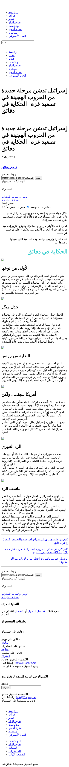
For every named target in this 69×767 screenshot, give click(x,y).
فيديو (11, 19)
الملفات (13, 747)
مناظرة (12, 32)
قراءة (11, 15)
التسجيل (19, 610)
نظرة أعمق (15, 29)
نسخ (38, 178)
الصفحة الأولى (16, 754)
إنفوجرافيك (14, 22)
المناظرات (14, 751)
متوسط (34, 206)
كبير (22, 206)
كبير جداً (10, 206)
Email (4, 683)
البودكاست (14, 740)
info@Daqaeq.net (26, 662)
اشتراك (5, 656)
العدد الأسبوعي (17, 35)
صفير (47, 206)
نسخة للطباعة (10, 200)
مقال (11, 55)
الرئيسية (13, 12)
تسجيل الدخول (36, 610)
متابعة (4, 642)
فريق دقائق (9, 167)
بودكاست (13, 25)
